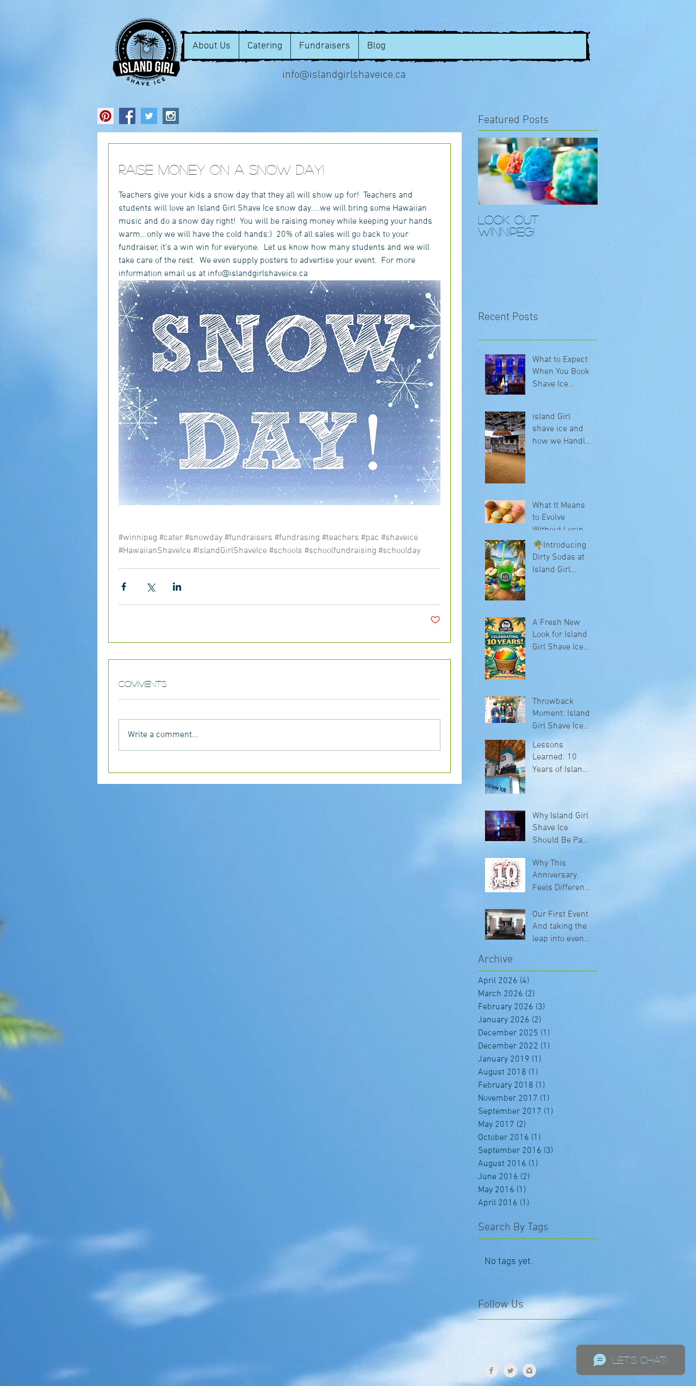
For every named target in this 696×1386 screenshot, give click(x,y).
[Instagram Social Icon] (171, 116)
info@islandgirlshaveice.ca (344, 75)
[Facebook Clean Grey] (491, 1370)
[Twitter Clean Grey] (510, 1370)
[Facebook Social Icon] (127, 116)
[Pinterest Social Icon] (105, 116)
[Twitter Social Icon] (149, 116)
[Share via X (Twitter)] (150, 586)
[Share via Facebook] (124, 586)
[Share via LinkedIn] (177, 586)
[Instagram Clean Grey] (529, 1370)
